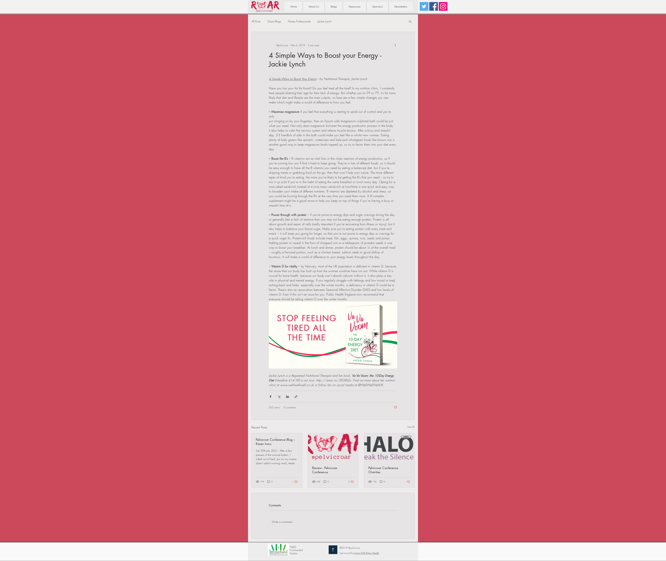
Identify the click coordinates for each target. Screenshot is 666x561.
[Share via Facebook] (270, 396)
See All (411, 426)
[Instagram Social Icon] (443, 6)
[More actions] (395, 45)
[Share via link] (296, 396)
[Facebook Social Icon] (433, 6)
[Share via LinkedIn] (287, 396)
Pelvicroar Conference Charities (383, 470)
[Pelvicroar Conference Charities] (389, 447)
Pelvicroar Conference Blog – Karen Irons (275, 441)
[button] (354, 6)
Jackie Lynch (325, 21)
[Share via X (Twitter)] (279, 396)
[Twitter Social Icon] (424, 6)
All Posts (256, 21)
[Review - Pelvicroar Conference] (333, 447)
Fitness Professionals (299, 21)
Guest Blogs (274, 21)
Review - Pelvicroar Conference (324, 470)
